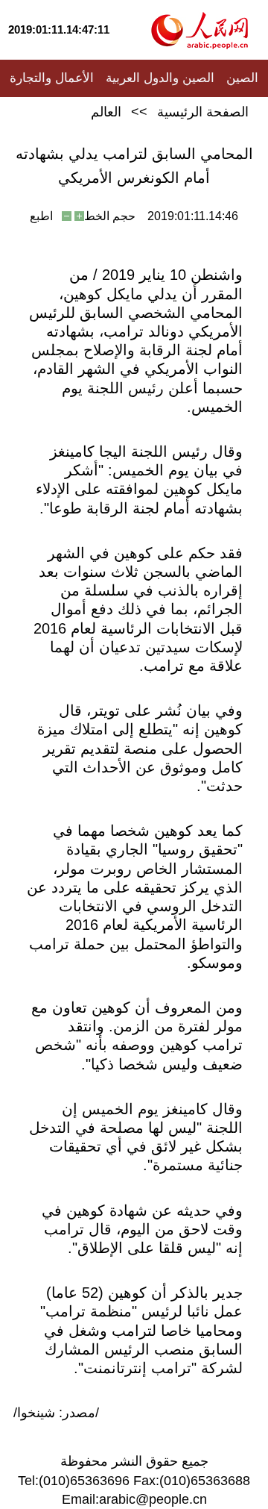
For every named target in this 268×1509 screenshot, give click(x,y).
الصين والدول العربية (160, 78)
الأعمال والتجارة (52, 78)
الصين (242, 78)
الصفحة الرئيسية (203, 111)
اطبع (41, 216)
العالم (106, 111)
